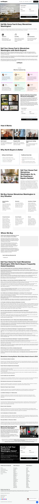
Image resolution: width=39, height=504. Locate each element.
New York (27, 470)
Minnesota (27, 486)
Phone (22, 9)
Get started (36, 1)
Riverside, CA (15, 485)
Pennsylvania (27, 471)
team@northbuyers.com (4, 495)
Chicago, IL (14, 469)
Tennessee (27, 480)
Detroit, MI (14, 477)
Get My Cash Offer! (29, 16)
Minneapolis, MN (15, 481)
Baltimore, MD (15, 487)
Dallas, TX (14, 472)
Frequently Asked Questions (4, 470)
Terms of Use (30, 117)
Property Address (23, 5)
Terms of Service (3, 496)
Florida (27, 469)
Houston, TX (14, 471)
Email (30, 9)
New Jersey (27, 476)
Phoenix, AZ (14, 476)
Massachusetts (28, 481)
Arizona (27, 479)
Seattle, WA (14, 478)
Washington (27, 478)
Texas (27, 468)
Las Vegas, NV (15, 486)
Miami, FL (14, 470)
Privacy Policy (34, 117)
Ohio (26, 473)
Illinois (27, 472)
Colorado (27, 485)
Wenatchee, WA (5, 257)
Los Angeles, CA (15, 468)
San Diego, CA (15, 480)
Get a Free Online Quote (4, 472)
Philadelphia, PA (15, 473)
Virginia (27, 477)
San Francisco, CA (15, 479)
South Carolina (28, 487)
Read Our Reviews (3, 471)
